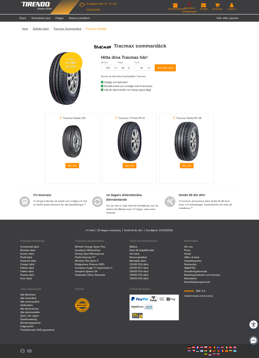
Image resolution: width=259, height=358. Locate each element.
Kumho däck (27, 253)
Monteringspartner (30, 322)
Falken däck (27, 271)
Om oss (188, 246)
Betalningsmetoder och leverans (202, 274)
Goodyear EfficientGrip (87, 250)
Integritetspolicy (193, 260)
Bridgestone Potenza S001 (90, 264)
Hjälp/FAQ (189, 267)
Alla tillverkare (28, 294)
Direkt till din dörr (133, 230)
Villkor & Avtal (191, 257)
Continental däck (29, 246)
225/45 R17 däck (139, 267)
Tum (136, 62)
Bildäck (133, 246)
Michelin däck (27, 250)
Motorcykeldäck (138, 257)
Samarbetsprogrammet (197, 281)
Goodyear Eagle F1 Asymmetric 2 (93, 267)
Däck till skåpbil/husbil (142, 250)
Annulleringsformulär (195, 271)
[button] (253, 324)
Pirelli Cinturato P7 (85, 257)
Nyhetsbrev (190, 278)
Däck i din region (29, 315)
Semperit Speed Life (86, 271)
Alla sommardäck (29, 301)
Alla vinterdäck (28, 298)
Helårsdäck (26, 305)
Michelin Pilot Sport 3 (86, 260)
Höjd (120, 62)
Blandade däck (138, 260)
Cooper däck (27, 264)
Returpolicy (190, 264)
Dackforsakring (28, 319)
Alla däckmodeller (30, 312)
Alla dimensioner (29, 308)
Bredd (104, 62)
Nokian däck (27, 267)
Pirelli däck (26, 257)
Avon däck (26, 278)
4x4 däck (135, 253)
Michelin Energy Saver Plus (90, 246)
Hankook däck (28, 260)
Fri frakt (90, 230)
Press (187, 250)
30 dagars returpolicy (109, 230)
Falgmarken (27, 326)
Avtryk (187, 253)
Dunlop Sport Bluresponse (89, 253)
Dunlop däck (27, 274)
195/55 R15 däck (139, 278)
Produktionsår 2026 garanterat (37, 329)
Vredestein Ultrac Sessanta (90, 274)
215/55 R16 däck (139, 264)
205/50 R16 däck (139, 271)
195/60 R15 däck (139, 274)
